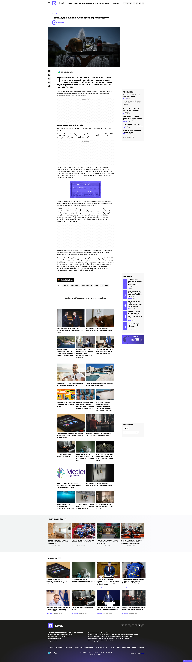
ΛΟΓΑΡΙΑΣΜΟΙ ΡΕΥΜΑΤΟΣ (130, 432)
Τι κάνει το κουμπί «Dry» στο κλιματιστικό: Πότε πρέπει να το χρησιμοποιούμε (85, 506)
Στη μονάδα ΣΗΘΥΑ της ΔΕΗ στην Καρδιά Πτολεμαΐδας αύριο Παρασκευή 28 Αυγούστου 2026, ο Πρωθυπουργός (58, 609)
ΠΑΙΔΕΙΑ (95, 3)
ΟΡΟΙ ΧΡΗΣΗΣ (68, 647)
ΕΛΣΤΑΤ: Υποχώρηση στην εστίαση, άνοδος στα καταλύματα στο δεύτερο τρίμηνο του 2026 (58, 541)
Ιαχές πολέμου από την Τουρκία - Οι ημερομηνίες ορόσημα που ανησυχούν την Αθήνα (69, 330)
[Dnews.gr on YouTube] (140, 3)
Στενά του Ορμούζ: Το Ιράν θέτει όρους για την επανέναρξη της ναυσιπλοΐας (132, 110)
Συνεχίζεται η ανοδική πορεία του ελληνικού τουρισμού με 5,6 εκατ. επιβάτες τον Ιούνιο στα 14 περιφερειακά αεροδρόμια (104, 406)
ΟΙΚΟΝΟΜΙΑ (77, 3)
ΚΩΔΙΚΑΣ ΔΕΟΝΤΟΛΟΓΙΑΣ (123, 647)
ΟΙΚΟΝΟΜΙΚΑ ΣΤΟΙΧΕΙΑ (138, 647)
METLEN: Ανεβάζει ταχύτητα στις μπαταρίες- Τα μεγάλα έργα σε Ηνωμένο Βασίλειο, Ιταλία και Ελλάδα (69, 485)
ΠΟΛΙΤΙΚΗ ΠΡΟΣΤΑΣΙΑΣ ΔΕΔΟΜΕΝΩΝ (83, 647)
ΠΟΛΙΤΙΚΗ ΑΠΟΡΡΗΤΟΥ (102, 647)
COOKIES (112, 647)
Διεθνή (124, 113)
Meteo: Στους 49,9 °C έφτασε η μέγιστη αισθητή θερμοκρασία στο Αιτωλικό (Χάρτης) (132, 118)
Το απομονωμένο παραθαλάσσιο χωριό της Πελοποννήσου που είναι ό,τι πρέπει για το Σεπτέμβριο (135, 283)
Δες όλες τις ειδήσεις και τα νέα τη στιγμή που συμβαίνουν (85, 298)
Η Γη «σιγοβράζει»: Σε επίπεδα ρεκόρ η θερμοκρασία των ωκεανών (65, 506)
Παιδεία (130, 320)
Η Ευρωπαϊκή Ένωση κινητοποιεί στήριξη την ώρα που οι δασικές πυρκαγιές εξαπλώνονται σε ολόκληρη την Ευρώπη (133, 581)
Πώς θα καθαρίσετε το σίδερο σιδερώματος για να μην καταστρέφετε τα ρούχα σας (83, 581)
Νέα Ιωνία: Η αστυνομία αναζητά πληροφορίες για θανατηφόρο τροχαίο (132, 102)
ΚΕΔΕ (96, 285)
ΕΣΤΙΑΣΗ (66, 285)
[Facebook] (49, 71)
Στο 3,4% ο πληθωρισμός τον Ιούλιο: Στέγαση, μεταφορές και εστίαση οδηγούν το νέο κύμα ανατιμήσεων (131, 541)
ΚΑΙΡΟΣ (126, 428)
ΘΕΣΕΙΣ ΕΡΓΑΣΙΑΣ (103, 3)
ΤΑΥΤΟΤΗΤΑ (51, 647)
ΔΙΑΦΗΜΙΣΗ (59, 647)
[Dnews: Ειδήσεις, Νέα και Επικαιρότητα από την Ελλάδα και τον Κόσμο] (58, 3)
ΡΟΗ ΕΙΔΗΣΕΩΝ (128, 92)
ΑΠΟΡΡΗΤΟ (188, 660)
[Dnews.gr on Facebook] (124, 3)
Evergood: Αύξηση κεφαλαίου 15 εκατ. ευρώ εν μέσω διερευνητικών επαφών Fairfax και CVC (107, 541)
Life (129, 288)
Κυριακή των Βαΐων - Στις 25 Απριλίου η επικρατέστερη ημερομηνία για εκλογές (104, 351)
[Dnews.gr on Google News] (137, 3)
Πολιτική (125, 133)
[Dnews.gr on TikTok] (134, 3)
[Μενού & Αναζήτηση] (49, 3)
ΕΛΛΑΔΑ (84, 3)
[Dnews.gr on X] (127, 3)
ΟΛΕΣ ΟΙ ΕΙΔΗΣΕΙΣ (115, 626)
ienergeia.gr (99, 587)
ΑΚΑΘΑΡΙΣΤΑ (104, 285)
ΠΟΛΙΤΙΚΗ (70, 3)
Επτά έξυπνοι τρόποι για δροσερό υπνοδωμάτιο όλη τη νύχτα (104, 506)
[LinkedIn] (49, 78)
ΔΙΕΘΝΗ (89, 3)
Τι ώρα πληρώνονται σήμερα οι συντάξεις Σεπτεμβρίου (133, 325)
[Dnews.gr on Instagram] (130, 3)
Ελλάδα (125, 98)
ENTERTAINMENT (115, 3)
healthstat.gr (49, 587)
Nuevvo (99, 654)
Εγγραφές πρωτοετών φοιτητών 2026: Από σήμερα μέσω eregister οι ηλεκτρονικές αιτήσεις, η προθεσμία (85, 353)
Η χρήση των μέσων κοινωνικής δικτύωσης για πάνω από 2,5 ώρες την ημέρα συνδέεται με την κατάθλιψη (70, 435)
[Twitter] (49, 74)
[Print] (49, 86)
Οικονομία (54, 14)
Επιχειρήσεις (100, 545)
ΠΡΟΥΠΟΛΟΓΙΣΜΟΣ (87, 285)
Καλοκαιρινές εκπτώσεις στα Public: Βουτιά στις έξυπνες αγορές (66, 404)
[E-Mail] (49, 82)
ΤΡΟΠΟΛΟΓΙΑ (74, 285)
